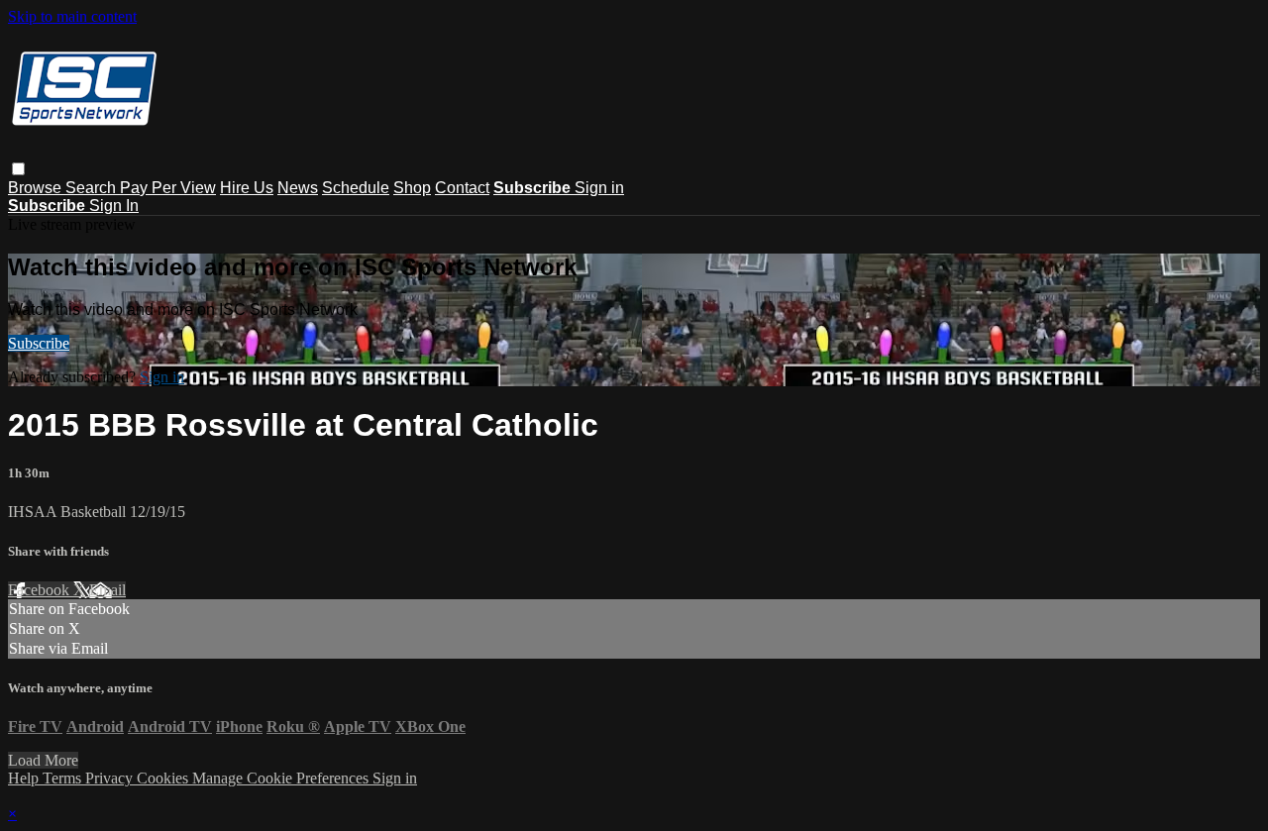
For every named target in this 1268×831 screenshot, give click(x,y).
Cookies (164, 778)
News (297, 187)
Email (107, 589)
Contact (462, 187)
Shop (412, 187)
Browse (36, 187)
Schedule (355, 187)
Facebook (40, 589)
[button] (18, 168)
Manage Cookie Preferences (282, 778)
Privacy (111, 778)
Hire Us (246, 187)
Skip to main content (72, 16)
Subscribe (38, 343)
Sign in (599, 187)
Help (25, 778)
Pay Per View (168, 187)
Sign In (114, 205)
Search (92, 187)
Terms (64, 778)
